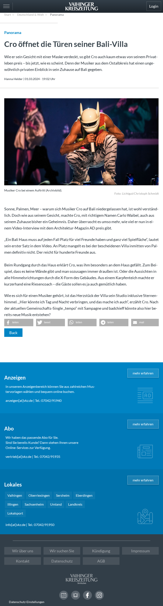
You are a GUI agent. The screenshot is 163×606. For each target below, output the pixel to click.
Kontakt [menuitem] (23, 561)
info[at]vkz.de (15, 525)
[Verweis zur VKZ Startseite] (81, 6)
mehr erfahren (143, 373)
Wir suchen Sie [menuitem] (62, 550)
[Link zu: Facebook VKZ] (87, 595)
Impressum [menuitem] (140, 550)
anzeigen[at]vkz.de (19, 400)
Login (153, 6)
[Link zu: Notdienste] (75, 595)
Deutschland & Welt (30, 14)
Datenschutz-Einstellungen (26, 602)
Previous (11, 136)
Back (13, 332)
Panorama (57, 14)
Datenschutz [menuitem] (62, 561)
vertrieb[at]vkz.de (18, 456)
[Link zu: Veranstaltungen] (63, 595)
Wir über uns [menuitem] (22, 550)
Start (7, 14)
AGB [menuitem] (101, 561)
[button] (18, 322)
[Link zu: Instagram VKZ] (99, 595)
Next (154, 146)
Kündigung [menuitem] (101, 550)
